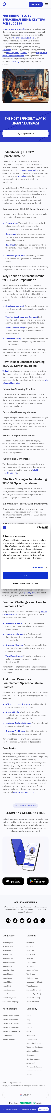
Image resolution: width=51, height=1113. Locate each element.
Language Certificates (35, 982)
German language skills (23, 38)
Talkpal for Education (10, 1015)
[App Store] (13, 881)
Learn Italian (7, 954)
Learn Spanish (7, 946)
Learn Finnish (7, 974)
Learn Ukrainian (8, 962)
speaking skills (12, 52)
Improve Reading (33, 998)
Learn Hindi (6, 986)
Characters (30, 954)
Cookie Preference (33, 1043)
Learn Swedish (8, 970)
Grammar (30, 942)
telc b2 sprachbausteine (13, 55)
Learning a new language (13, 29)
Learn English (7, 942)
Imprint (29, 1075)
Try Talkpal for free (25, 133)
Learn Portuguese (9, 998)
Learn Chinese (7, 982)
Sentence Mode (32, 970)
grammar (6, 49)
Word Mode (30, 974)
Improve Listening (33, 990)
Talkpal (24, 52)
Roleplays (30, 950)
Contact (29, 1031)
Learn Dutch (7, 966)
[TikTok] (15, 920)
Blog (28, 1019)
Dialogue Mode (32, 978)
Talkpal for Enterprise (10, 1023)
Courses (29, 946)
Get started (35, 4)
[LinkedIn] (35, 920)
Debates (29, 958)
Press (28, 1023)
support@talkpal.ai (25, 912)
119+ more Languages (11, 1002)
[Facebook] (28, 920)
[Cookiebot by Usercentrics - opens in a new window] (37, 527)
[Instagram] (8, 920)
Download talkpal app (27, 806)
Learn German (7, 958)
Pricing (29, 1027)
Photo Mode (31, 962)
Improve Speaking (33, 994)
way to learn (41, 52)
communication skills (28, 170)
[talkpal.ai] (4, 4)
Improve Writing (32, 1002)
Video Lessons (32, 986)
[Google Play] (38, 881)
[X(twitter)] (42, 920)
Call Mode (30, 966)
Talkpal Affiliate (8, 1039)
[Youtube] (22, 920)
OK (25, 575)
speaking (15, 61)
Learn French (7, 950)
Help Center (31, 1035)
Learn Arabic (7, 978)
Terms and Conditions (34, 1047)
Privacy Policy (31, 1039)
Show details (37, 567)
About (28, 1015)
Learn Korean (7, 994)
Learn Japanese (8, 990)
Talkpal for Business (10, 1019)
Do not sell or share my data (25, 583)
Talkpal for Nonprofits (10, 1027)
